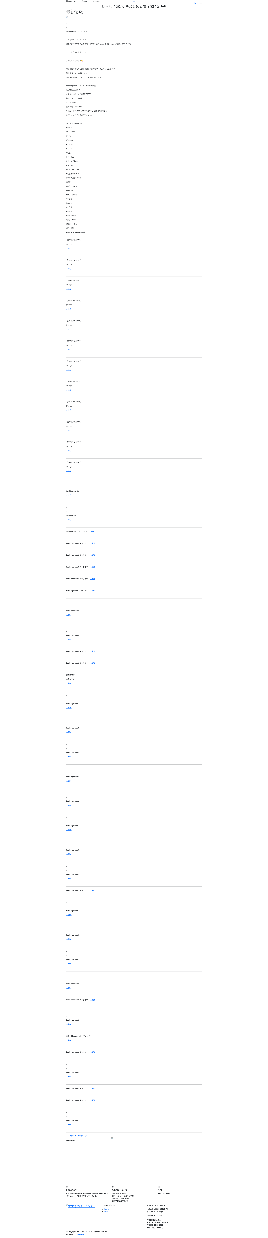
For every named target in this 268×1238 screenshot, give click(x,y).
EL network (79, 1234)
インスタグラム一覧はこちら (77, 1135)
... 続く (68, 248)
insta (106, 1211)
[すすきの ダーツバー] (76, 3)
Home (196, 3)
